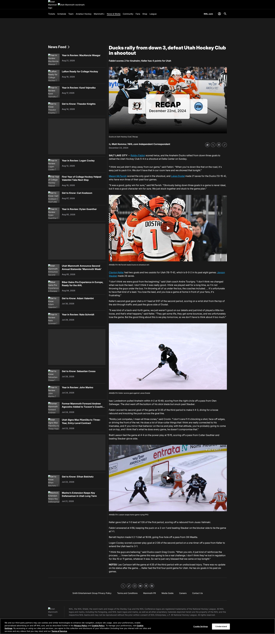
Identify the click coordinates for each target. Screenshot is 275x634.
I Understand (221, 626)
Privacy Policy (80, 625)
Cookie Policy (98, 625)
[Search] (225, 13)
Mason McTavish (118, 176)
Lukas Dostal (178, 176)
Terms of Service (59, 631)
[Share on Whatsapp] (207, 144)
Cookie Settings (200, 626)
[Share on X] (213, 144)
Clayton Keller (116, 272)
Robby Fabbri (138, 155)
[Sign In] (219, 13)
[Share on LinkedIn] (219, 144)
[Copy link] (224, 144)
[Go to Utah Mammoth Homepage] (52, 4)
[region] (137, 626)
